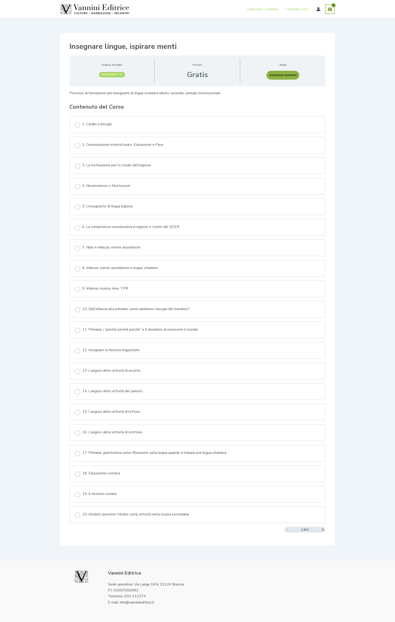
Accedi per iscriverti (282, 75)
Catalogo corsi (296, 9)
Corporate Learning (262, 9)
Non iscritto (112, 74)
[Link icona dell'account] (318, 9)
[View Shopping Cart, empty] (330, 9)
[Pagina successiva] (322, 529)
